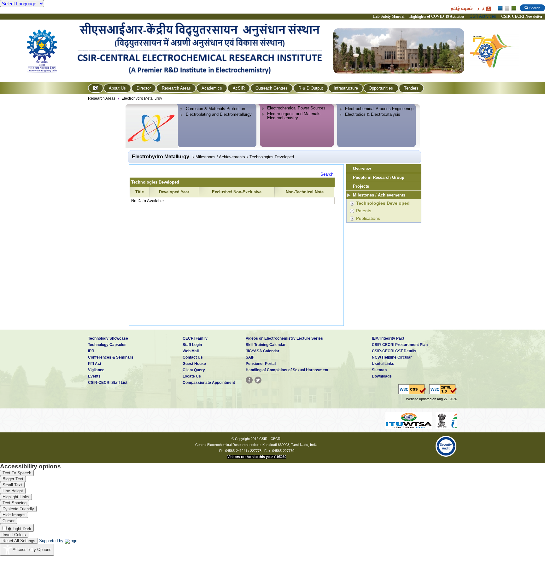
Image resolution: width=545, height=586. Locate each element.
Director (144, 88)
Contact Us (193, 357)
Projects (361, 186)
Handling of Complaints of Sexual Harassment (287, 370)
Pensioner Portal (261, 363)
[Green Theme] (513, 8)
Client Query (194, 370)
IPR (91, 351)
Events (94, 376)
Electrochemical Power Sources (296, 108)
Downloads (382, 376)
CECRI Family (195, 338)
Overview (362, 168)
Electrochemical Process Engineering (379, 108)
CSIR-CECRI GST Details (394, 351)
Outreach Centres (271, 88)
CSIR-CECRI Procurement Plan (400, 345)
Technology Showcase (108, 338)
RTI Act (94, 363)
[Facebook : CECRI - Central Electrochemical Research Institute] (249, 380)
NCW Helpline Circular (392, 357)
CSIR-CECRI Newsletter (522, 16)
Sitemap (379, 370)
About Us (117, 88)
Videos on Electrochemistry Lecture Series (284, 338)
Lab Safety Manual (388, 16)
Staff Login (192, 345)
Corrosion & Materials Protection (215, 108)
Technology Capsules (107, 345)
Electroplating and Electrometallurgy (219, 114)
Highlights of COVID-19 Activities (437, 16)
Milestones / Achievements (379, 195)
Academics (212, 88)
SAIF (250, 357)
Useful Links (383, 363)
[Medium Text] (483, 8)
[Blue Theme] (501, 8)
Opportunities (381, 88)
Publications (368, 218)
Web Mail (191, 351)
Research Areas (176, 88)
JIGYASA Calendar (262, 351)
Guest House (194, 363)
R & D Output (310, 88)
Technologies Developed (383, 203)
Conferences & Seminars (110, 357)
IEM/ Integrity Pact (388, 338)
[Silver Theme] (507, 8)
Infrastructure (346, 88)
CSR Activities (483, 16)
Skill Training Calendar (266, 345)
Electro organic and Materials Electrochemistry (293, 115)
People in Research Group (378, 177)
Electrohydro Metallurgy (141, 98)
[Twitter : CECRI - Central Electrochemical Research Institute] (258, 380)
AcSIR (239, 88)
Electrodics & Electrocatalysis (372, 114)
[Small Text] (478, 8)
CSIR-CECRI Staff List (107, 382)
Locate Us (192, 376)
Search (326, 174)
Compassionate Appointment (209, 382)
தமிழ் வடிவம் (461, 8)
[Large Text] (488, 8)
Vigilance (96, 370)
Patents (363, 210)
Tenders (411, 88)
